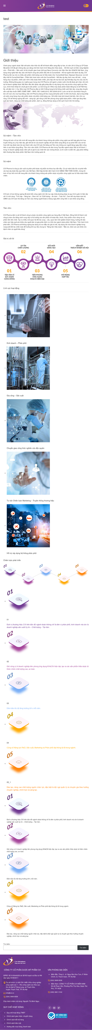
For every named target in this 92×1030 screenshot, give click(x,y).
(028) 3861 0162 (56, 992)
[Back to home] (46, 5)
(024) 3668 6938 (12, 996)
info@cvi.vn (10, 993)
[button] (4, 5)
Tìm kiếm (6, 944)
